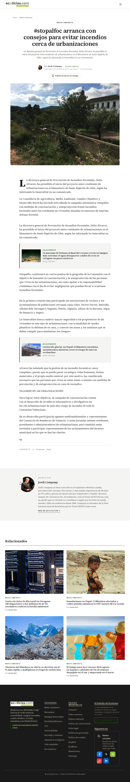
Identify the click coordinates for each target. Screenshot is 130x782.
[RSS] (112, 754)
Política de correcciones (79, 723)
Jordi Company (55, 66)
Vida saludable (51, 744)
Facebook (40, 449)
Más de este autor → (49, 511)
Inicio (15, 18)
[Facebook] (99, 754)
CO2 (46, 726)
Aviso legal (73, 728)
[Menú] (120, 4)
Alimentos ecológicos (54, 740)
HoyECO (72, 742)
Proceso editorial (71, 66)
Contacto (72, 709)
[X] (106, 754)
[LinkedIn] (106, 760)
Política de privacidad (78, 733)
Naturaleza (49, 712)
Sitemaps (72, 756)
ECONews (72, 746)
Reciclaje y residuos (53, 735)
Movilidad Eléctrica (53, 721)
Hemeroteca (74, 751)
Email (49, 449)
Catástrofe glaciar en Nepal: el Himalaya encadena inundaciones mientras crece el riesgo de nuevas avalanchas (70, 350)
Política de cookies (77, 737)
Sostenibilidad (51, 730)
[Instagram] (99, 760)
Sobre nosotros (75, 714)
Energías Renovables (53, 716)
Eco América (50, 749)
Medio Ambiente (26, 18)
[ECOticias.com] (17, 4)
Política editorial (76, 719)
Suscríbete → (106, 720)
